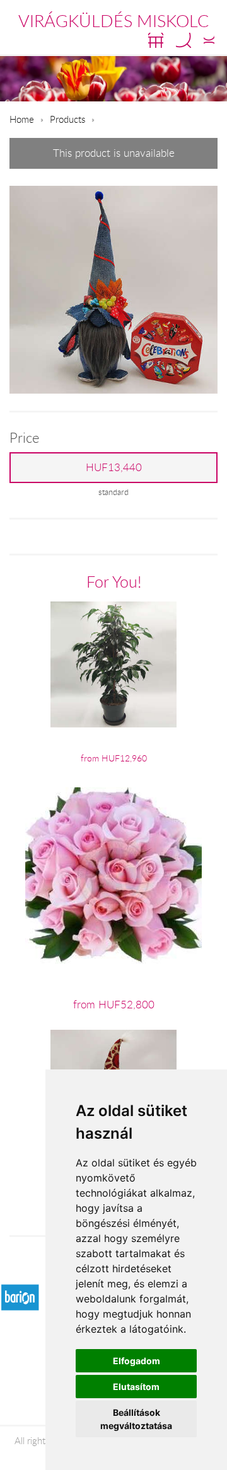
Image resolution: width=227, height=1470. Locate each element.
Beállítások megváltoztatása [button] (136, 1419)
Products (67, 119)
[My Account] (209, 40)
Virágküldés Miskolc (113, 20)
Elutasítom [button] (136, 1386)
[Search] (183, 40)
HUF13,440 (114, 467)
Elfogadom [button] (136, 1360)
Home (21, 119)
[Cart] (155, 40)
